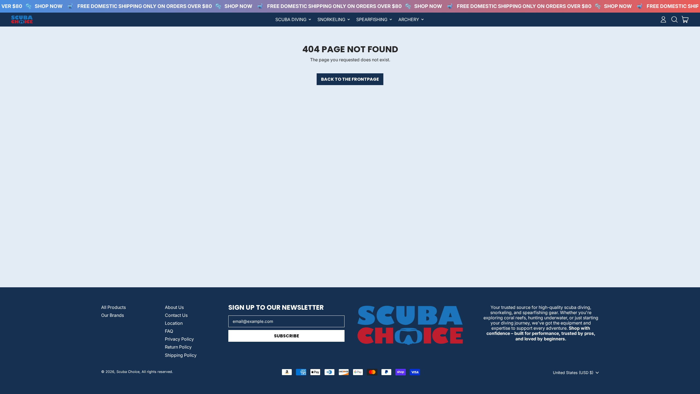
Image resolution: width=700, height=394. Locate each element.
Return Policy (178, 347)
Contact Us (176, 315)
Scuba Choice (127, 372)
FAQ (169, 331)
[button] (674, 19)
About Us (174, 307)
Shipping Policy (181, 355)
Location (174, 323)
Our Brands (112, 315)
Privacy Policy (179, 339)
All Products (113, 307)
